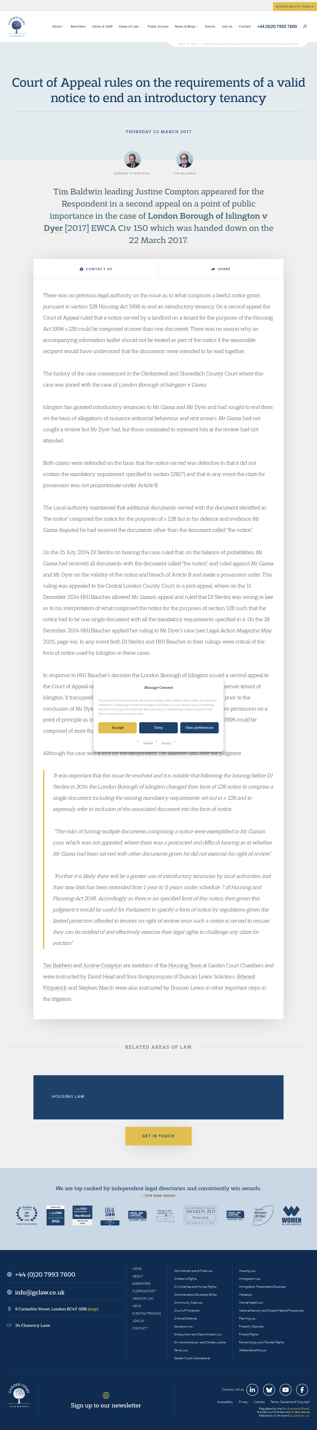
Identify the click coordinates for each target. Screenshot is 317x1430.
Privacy (166, 742)
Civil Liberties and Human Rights (195, 1286)
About (57, 26)
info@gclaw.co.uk (40, 1292)
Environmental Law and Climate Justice (200, 1342)
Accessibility (225, 1402)
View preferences (199, 728)
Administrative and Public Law (193, 1271)
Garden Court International (192, 1358)
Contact (245, 26)
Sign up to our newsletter (106, 1405)
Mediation (245, 1294)
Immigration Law (250, 1279)
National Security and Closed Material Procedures (271, 1310)
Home (136, 1269)
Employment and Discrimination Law (198, 1334)
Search (305, 26)
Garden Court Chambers (16, 26)
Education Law (183, 1326)
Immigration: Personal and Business (262, 1286)
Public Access (158, 26)
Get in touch (158, 1136)
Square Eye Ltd (299, 1415)
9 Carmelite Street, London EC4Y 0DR (56, 1308)
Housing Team (185, 965)
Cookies (148, 742)
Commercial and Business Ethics (195, 1294)
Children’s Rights (185, 1279)
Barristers (78, 26)
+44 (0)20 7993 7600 (277, 26)
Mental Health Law (251, 1302)
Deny (158, 728)
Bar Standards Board (295, 1408)
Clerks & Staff (102, 26)
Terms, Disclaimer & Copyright (290, 1402)
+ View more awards (158, 1195)
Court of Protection (187, 1310)
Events (210, 26)
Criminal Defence (185, 1318)
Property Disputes (251, 1326)
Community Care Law (188, 1302)
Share (223, 269)
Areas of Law (128, 26)
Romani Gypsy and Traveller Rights (261, 1342)
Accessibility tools (295, 6)
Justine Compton (102, 965)
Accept (117, 728)
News (136, 1306)
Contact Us (98, 269)
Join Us (227, 26)
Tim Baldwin (57, 965)
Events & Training (146, 1313)
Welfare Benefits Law (253, 1350)
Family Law (181, 1350)
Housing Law (68, 1096)
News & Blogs (185, 26)
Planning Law (247, 1318)
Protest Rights (249, 1334)
